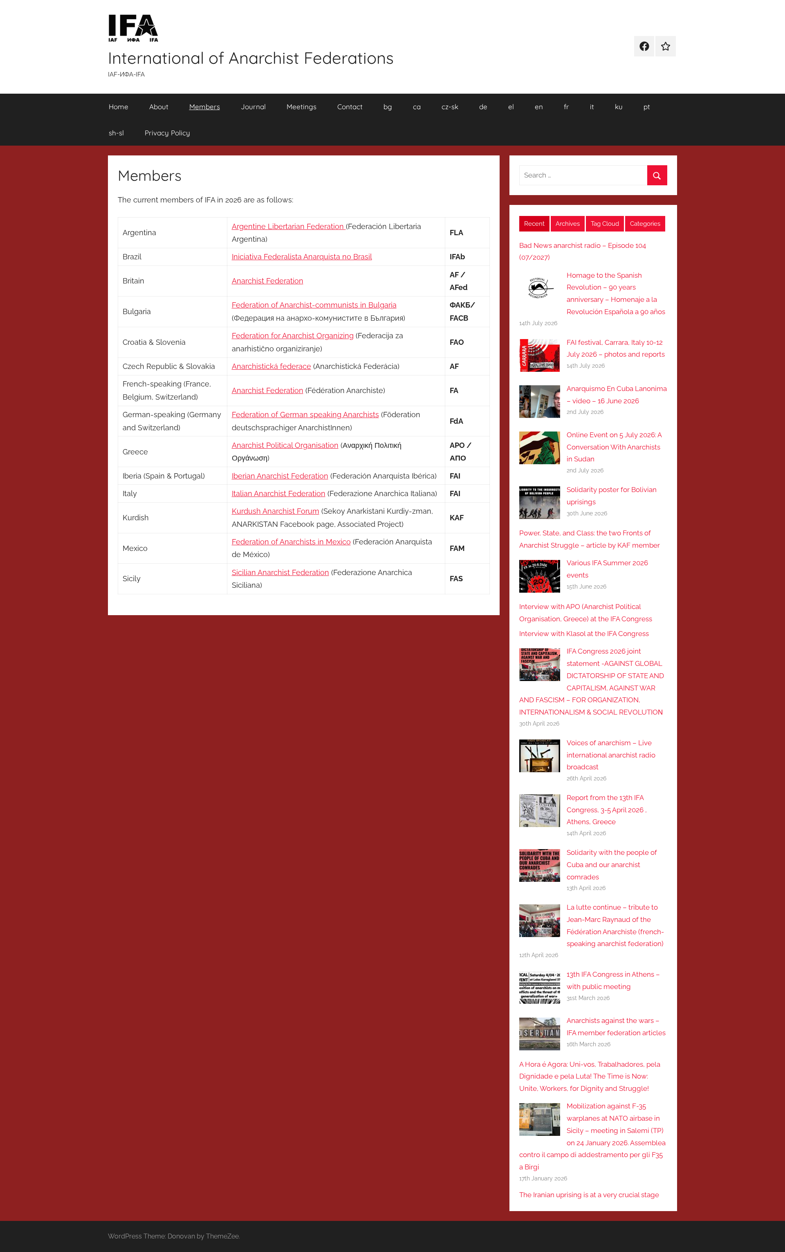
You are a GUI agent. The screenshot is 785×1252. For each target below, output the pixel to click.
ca (417, 106)
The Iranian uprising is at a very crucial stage (589, 1195)
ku (619, 106)
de (483, 106)
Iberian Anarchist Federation (280, 476)
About (158, 106)
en (539, 106)
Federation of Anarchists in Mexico (291, 541)
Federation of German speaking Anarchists (305, 414)
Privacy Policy (167, 132)
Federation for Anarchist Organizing (293, 335)
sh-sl (116, 132)
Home (118, 106)
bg (388, 106)
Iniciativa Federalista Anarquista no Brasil (302, 256)
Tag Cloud (605, 223)
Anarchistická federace (271, 366)
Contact (350, 106)
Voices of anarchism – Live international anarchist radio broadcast (611, 755)
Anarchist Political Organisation (285, 445)
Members (204, 106)
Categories (645, 223)
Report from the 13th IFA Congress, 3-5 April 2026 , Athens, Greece (607, 809)
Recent (534, 223)
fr (566, 106)
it (592, 106)
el (511, 106)
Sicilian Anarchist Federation (280, 572)
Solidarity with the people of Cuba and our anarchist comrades (612, 864)
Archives (568, 223)
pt (647, 106)
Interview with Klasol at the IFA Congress (584, 633)
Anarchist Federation (267, 280)
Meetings (301, 106)
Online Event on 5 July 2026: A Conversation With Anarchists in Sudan (614, 447)
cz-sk (450, 106)
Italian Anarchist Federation (278, 493)
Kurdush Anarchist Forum (275, 511)
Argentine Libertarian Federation (289, 226)
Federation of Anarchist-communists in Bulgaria (314, 305)
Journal (253, 106)
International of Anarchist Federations (251, 57)
